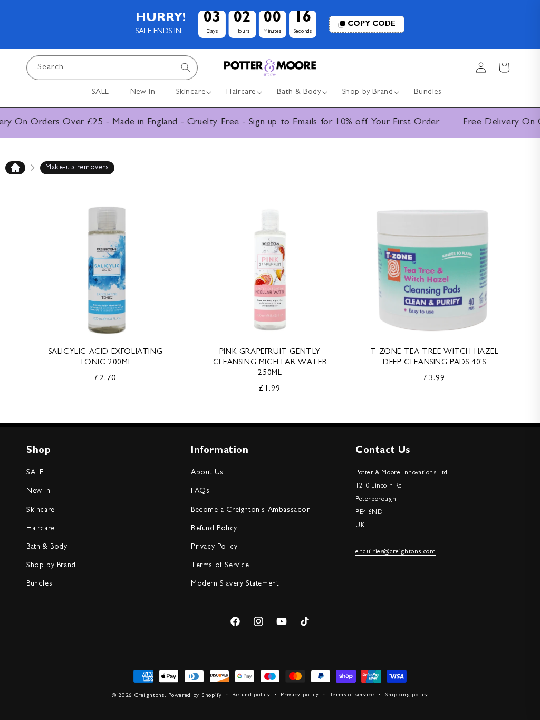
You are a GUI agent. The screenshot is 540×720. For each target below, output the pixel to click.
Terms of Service (220, 565)
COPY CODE (372, 24)
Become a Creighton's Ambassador (250, 510)
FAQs (200, 491)
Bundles (39, 584)
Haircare (40, 528)
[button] (191, 92)
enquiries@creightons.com (395, 552)
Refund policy (251, 695)
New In (38, 491)
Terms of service (352, 695)
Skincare (40, 510)
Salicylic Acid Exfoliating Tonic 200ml (106, 357)
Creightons (149, 695)
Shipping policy (407, 695)
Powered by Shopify (195, 695)
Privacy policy (300, 695)
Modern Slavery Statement (234, 584)
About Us (207, 472)
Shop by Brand (51, 565)
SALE (34, 472)
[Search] (185, 67)
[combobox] (112, 68)
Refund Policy (214, 528)
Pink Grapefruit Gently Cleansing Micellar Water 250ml (270, 362)
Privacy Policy (214, 547)
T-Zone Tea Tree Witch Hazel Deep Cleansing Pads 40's (434, 357)
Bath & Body (47, 547)
